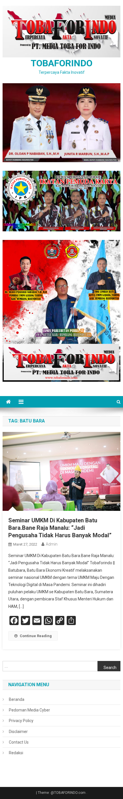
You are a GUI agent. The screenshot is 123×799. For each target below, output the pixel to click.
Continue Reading (36, 636)
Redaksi (16, 752)
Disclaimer (18, 731)
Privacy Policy (21, 720)
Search (110, 667)
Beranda (16, 699)
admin (51, 544)
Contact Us (19, 742)
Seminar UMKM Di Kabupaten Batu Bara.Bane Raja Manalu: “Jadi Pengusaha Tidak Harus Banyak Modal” (60, 528)
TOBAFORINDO (61, 63)
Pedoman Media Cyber (29, 710)
